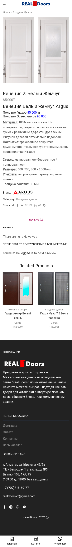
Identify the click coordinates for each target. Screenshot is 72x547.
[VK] (22, 205)
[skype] (44, 205)
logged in (27, 253)
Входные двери (22, 12)
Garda (17, 322)
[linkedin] (35, 205)
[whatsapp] (39, 205)
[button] (7, 300)
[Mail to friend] (31, 205)
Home (6, 12)
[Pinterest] (26, 205)
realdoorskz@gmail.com (19, 496)
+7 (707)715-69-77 (16, 488)
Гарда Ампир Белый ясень (18, 315)
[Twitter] (13, 205)
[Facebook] (17, 205)
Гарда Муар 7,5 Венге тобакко (54, 315)
